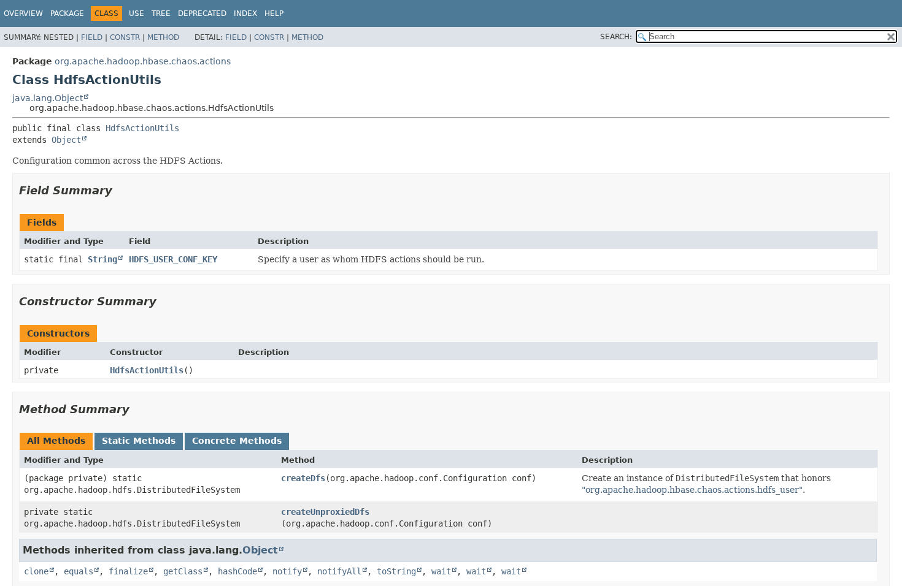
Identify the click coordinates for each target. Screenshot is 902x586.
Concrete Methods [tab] (237, 441)
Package (67, 13)
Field (91, 37)
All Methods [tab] (56, 441)
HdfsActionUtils (142, 128)
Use (136, 13)
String (102, 259)
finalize (128, 571)
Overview (23, 13)
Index (245, 13)
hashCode (237, 571)
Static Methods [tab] (138, 441)
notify (287, 571)
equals (78, 571)
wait (441, 571)
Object (66, 140)
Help (273, 13)
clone (36, 571)
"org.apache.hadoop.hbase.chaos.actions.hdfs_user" (692, 490)
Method (163, 37)
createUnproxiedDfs (325, 512)
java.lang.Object (47, 98)
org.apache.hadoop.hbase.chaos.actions (143, 61)
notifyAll (339, 571)
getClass (182, 571)
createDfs (303, 478)
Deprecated (202, 13)
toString (396, 571)
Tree (161, 13)
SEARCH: (616, 36)
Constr (125, 37)
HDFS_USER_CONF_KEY (173, 259)
